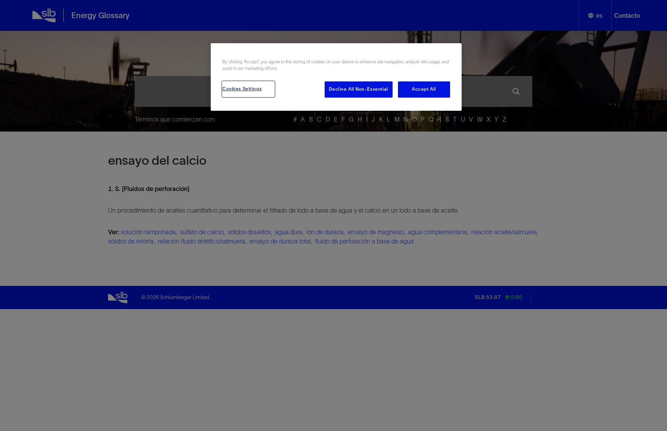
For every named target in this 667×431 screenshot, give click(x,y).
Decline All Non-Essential (358, 89)
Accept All (424, 89)
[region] (336, 77)
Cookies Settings (242, 88)
